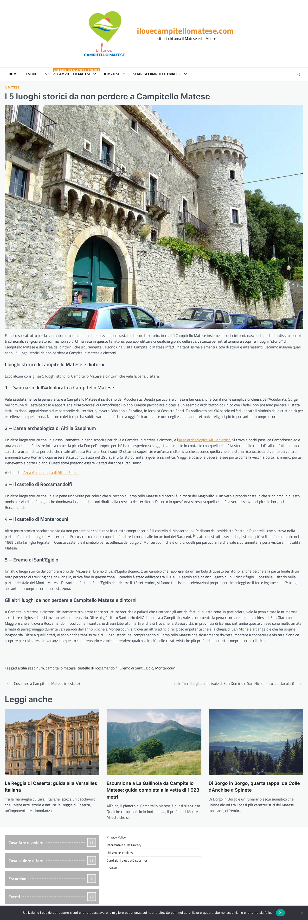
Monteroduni (165, 668)
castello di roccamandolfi (97, 668)
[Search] (298, 74)
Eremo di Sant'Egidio (136, 668)
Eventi (32, 74)
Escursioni (50, 879)
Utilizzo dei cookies (120, 852)
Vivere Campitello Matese (71, 74)
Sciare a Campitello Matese (157, 74)
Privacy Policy (116, 837)
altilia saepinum (31, 668)
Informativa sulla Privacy (124, 844)
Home (14, 74)
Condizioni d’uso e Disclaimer (127, 860)
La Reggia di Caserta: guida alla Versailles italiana (51, 787)
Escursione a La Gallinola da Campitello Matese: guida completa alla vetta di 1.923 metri (153, 790)
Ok (280, 912)
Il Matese (112, 74)
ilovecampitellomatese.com (185, 31)
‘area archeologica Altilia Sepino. (204, 440)
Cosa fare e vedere (51, 842)
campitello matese (61, 668)
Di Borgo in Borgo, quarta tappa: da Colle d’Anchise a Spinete (254, 787)
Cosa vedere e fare (51, 860)
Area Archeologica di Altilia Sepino (51, 472)
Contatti (112, 867)
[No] (302, 912)
